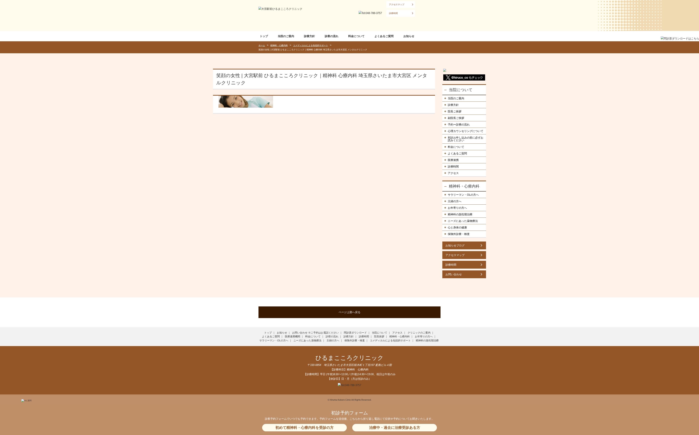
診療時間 (393, 13)
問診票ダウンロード (355, 332)
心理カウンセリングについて (465, 131)
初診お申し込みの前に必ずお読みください (465, 139)
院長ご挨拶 (454, 111)
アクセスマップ (396, 4)
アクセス (453, 173)
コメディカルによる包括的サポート (390, 340)
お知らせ (408, 36)
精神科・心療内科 (464, 186)
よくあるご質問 (384, 36)
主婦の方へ (454, 201)
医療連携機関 (292, 336)
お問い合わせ (453, 274)
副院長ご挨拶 (456, 117)
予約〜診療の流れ (459, 124)
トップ (264, 36)
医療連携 (453, 159)
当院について (461, 90)
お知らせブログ (455, 245)
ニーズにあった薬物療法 (463, 220)
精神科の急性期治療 (460, 214)
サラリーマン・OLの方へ (463, 194)
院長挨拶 (379, 336)
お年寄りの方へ (457, 207)
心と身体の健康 (457, 227)
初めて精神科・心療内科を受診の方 (304, 428)
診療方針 (309, 36)
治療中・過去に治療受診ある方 (394, 428)
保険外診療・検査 (459, 234)
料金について (356, 36)
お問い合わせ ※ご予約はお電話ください (315, 332)
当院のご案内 (286, 36)
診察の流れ (331, 36)
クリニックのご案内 (419, 332)
